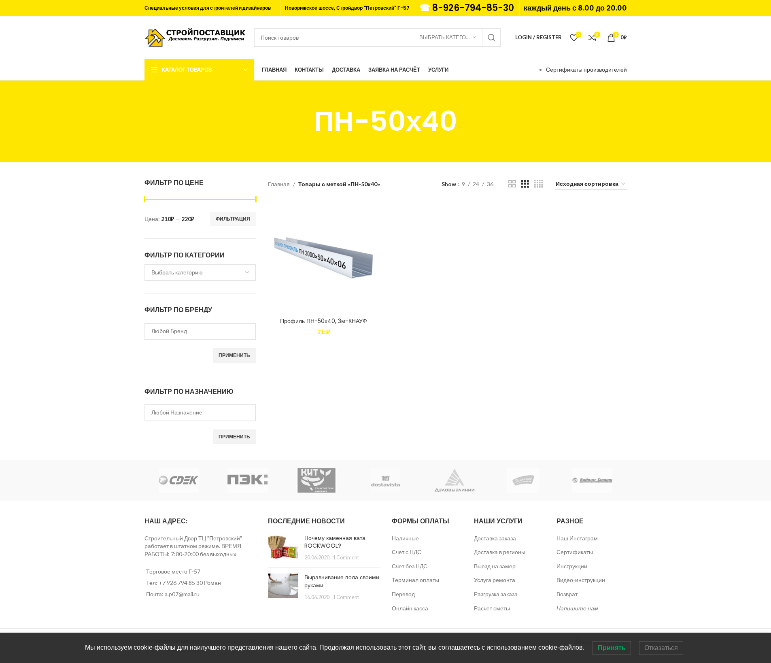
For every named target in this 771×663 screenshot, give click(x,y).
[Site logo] (195, 36)
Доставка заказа (495, 538)
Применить (234, 355)
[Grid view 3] (525, 184)
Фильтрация (233, 219)
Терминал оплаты (415, 579)
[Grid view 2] (512, 184)
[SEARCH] (491, 37)
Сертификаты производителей (586, 69)
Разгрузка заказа (496, 594)
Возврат (567, 594)
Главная (279, 184)
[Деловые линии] (454, 480)
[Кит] (316, 480)
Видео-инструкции (580, 579)
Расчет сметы (492, 608)
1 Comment (346, 558)
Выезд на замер (495, 566)
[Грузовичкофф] (523, 480)
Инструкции (571, 566)
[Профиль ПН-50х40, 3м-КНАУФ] (324, 258)
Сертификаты (574, 551)
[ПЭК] (247, 480)
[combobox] (200, 272)
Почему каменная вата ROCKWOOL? (334, 542)
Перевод (403, 594)
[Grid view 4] (538, 184)
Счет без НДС (409, 566)
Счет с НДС (406, 551)
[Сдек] (178, 480)
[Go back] (304, 121)
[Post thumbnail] (283, 547)
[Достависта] (385, 480)
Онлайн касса (410, 608)
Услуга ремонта (494, 579)
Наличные (405, 538)
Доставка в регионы (499, 551)
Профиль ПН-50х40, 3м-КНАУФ (323, 321)
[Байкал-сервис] (592, 480)
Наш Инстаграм (577, 538)
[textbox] (200, 272)
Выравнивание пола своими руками (341, 581)
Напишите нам (577, 608)
